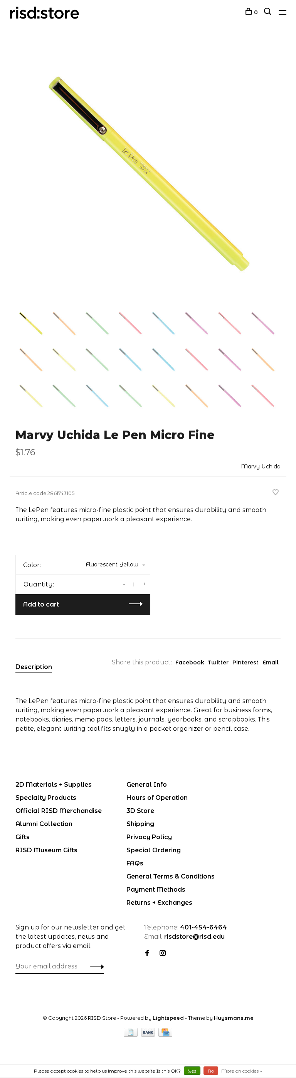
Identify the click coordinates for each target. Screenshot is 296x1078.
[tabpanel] (148, 173)
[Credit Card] (165, 1034)
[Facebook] (147, 953)
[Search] (268, 12)
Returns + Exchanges (159, 902)
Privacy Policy (149, 837)
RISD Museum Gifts (46, 850)
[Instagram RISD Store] (163, 953)
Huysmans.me (234, 1018)
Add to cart (41, 604)
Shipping (140, 824)
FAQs (134, 863)
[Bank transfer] (149, 1034)
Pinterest (245, 662)
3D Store (140, 810)
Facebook (189, 662)
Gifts (22, 837)
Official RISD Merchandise (58, 810)
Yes (192, 1071)
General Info (146, 784)
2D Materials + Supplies (53, 784)
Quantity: (39, 584)
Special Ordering (153, 850)
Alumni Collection (43, 824)
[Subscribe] (95, 966)
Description (33, 667)
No (211, 1071)
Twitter (218, 662)
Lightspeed (168, 1018)
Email (270, 662)
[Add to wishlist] (275, 493)
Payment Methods (155, 889)
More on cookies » (241, 1071)
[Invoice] (131, 1034)
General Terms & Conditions (170, 876)
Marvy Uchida (261, 466)
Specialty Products (45, 797)
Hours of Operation (157, 797)
